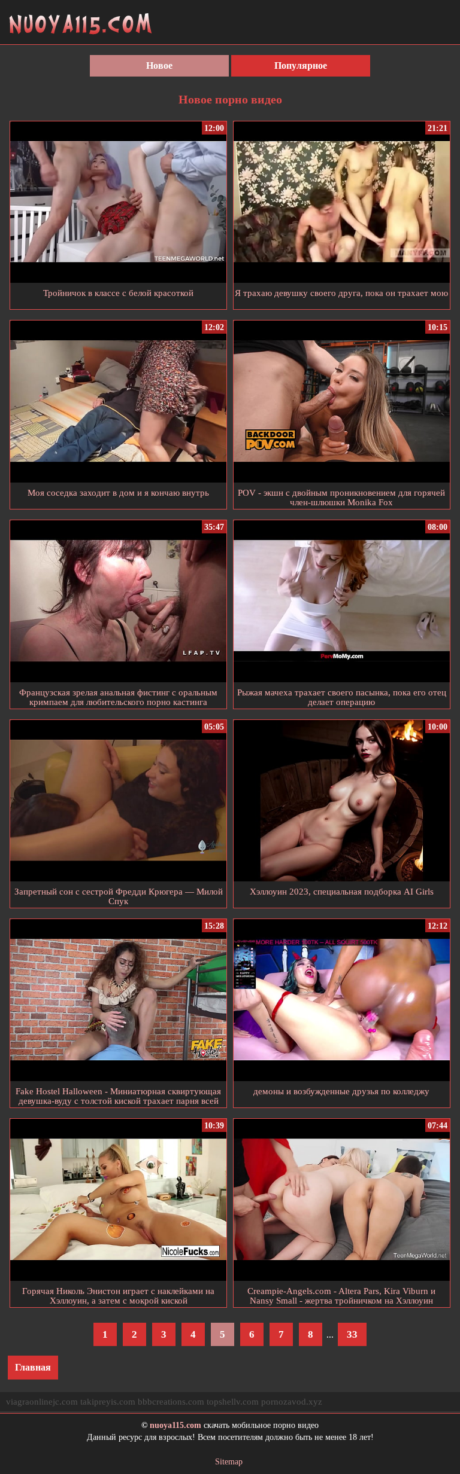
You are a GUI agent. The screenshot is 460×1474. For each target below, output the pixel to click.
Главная (33, 1367)
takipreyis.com (107, 1401)
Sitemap (229, 1461)
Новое (159, 65)
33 (352, 1334)
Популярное (300, 65)
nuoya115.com (175, 1425)
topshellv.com (233, 1401)
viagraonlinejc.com (42, 1401)
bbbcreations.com (171, 1401)
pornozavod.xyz (291, 1401)
